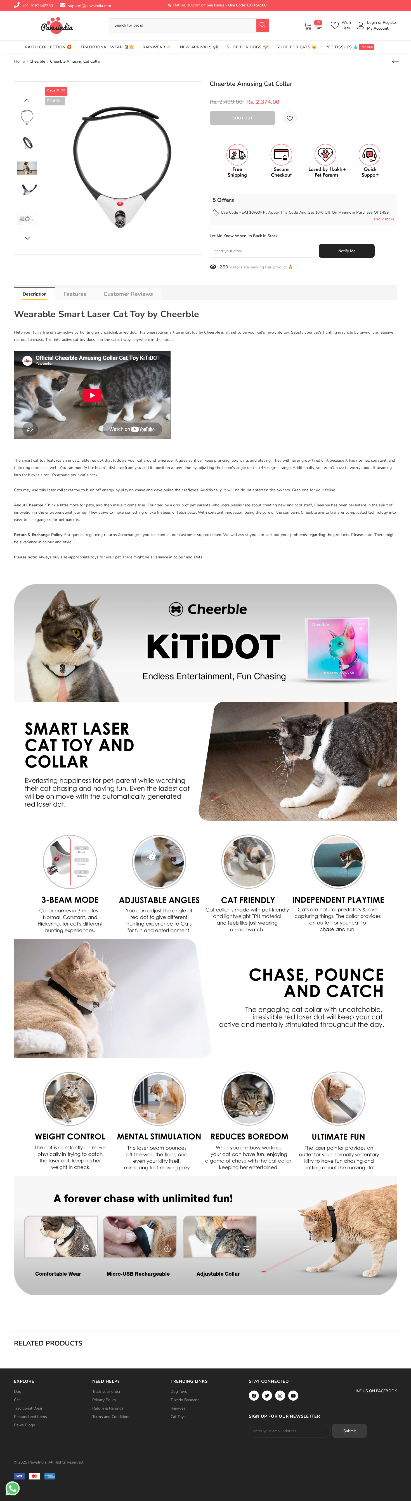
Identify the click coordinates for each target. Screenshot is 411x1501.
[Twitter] (267, 1396)
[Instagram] (280, 1396)
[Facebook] (254, 1396)
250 (223, 267)
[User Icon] (361, 25)
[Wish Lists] (289, 117)
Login (372, 22)
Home (19, 61)
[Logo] (57, 25)
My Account (377, 28)
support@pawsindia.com (89, 5)
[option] (120, 168)
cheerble (37, 61)
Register (390, 22)
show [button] (384, 219)
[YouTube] (293, 1396)
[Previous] (27, 100)
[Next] (27, 238)
